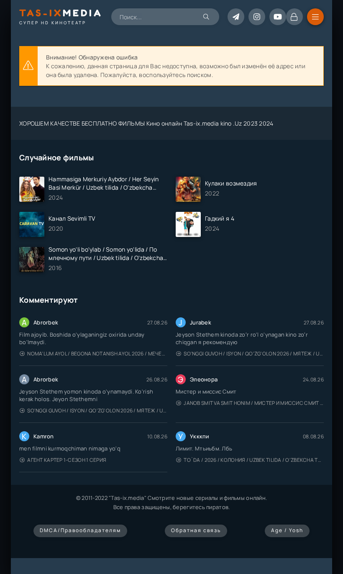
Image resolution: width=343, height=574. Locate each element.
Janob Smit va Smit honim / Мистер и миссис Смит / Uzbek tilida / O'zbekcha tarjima (254, 403)
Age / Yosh (287, 530)
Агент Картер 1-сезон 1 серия (66, 459)
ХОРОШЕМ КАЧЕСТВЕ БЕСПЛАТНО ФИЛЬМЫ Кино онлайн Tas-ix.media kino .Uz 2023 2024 (146, 123)
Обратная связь (196, 530)
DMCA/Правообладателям (80, 530)
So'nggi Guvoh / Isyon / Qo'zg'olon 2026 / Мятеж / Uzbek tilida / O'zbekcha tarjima (254, 353)
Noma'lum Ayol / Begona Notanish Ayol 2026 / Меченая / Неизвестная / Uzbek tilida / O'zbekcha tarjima (97, 353)
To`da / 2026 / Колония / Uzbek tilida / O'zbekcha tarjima (254, 459)
